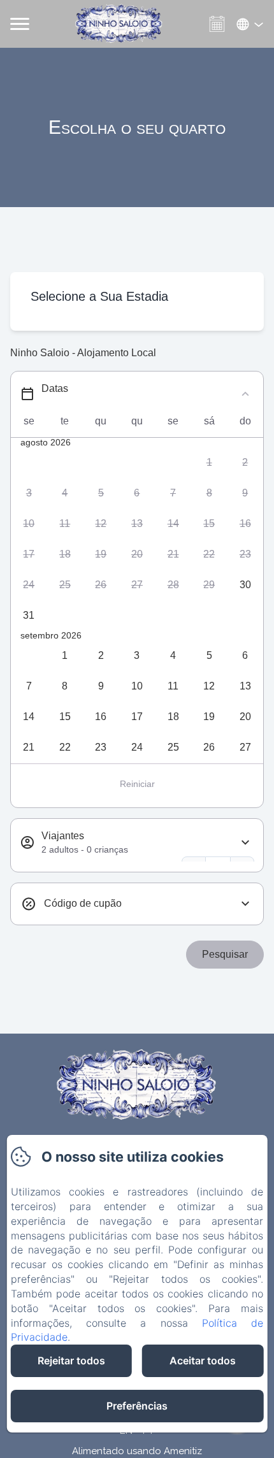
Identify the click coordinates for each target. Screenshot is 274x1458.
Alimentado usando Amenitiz (137, 1451)
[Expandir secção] (245, 843)
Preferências (137, 1405)
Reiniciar (137, 784)
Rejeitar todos (71, 1360)
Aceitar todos (202, 1360)
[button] (209, 462)
